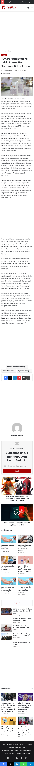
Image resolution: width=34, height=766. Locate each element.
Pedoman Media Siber (25, 750)
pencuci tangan (25, 371)
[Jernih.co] (9, 7)
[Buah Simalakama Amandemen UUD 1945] (6, 628)
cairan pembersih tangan (17, 367)
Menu (23, 753)
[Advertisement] (17, 30)
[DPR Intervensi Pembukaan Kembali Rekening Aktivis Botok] (6, 611)
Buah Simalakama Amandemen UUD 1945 (21, 626)
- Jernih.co (21, 747)
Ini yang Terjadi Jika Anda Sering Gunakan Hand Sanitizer (24, 589)
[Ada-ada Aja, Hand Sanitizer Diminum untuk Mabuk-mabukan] (25, 539)
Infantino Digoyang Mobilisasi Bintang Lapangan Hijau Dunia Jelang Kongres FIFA (24, 707)
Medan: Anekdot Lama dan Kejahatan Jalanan (22, 619)
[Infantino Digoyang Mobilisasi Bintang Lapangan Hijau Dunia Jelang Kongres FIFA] (25, 697)
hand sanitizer (9, 371)
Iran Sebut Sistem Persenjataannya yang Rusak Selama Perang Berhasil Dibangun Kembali (24, 731)
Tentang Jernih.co (7, 750)
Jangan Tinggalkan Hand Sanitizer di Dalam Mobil (8, 568)
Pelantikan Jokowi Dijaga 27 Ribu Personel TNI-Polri (22, 635)
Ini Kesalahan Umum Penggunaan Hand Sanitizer (8, 547)
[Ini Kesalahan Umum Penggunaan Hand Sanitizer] (8, 539)
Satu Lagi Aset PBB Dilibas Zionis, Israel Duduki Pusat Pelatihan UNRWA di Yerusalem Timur (8, 707)
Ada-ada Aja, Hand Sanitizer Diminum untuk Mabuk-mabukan (24, 548)
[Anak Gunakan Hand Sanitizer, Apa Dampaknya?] (8, 581)
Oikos (9, 51)
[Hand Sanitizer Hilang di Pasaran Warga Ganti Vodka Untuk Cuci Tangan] (25, 560)
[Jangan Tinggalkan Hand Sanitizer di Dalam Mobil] (8, 560)
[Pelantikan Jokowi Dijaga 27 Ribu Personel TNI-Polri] (6, 636)
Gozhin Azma (7, 70)
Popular (17, 603)
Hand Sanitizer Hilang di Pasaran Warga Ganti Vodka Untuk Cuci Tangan (25, 568)
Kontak (28, 753)
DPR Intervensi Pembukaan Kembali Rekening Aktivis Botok (22, 611)
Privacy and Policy (9, 753)
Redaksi (16, 750)
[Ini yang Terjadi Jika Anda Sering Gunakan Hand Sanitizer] (25, 581)
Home (4, 51)
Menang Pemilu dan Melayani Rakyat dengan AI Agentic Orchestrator (8, 730)
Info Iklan (18, 753)
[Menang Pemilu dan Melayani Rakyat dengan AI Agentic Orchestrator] (8, 721)
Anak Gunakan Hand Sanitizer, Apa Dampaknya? (8, 589)
